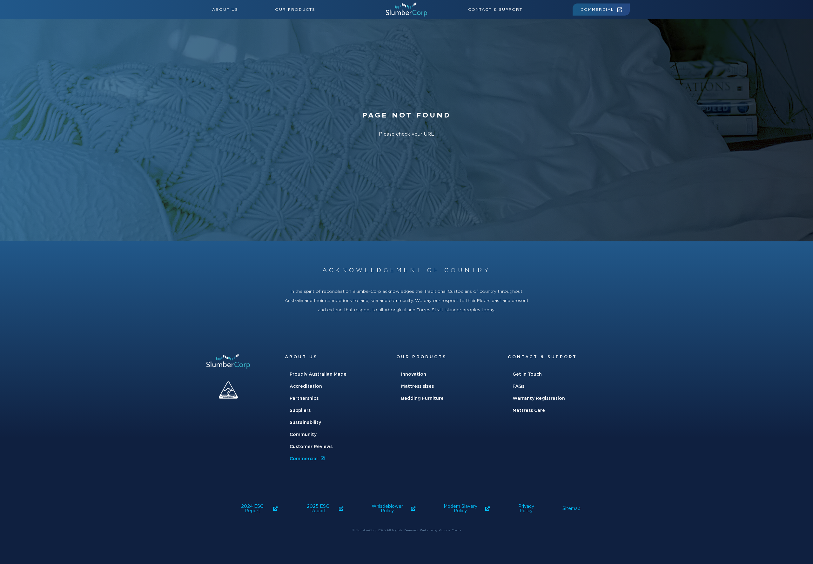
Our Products (295, 9)
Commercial (597, 9)
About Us (225, 9)
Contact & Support (495, 9)
